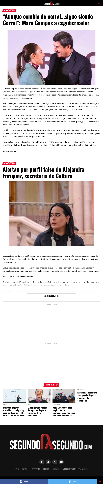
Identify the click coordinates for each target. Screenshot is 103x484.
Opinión (56, 469)
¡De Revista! (36, 469)
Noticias (25, 469)
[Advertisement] (51, 323)
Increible (46, 469)
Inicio (16, 469)
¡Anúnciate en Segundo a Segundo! (75, 469)
